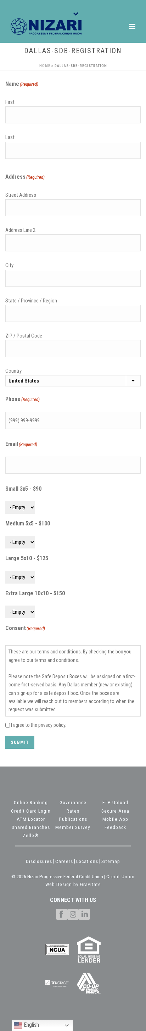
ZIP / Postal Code (23, 336)
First (10, 102)
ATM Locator (31, 819)
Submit (20, 742)
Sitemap (110, 861)
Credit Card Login (31, 811)
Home (44, 66)
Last (10, 137)
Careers (64, 861)
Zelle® (31, 835)
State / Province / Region (31, 300)
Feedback (115, 827)
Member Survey (72, 827)
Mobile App (115, 819)
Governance (73, 802)
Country (13, 371)
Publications (73, 819)
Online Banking (31, 802)
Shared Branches (31, 827)
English (30, 1024)
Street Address (20, 195)
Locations (87, 861)
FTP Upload (115, 802)
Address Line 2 (20, 230)
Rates (73, 811)
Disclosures (39, 861)
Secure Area (115, 811)
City (9, 265)
